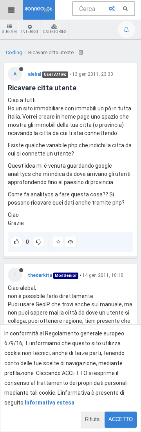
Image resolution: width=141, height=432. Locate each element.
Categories (54, 31)
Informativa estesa (49, 402)
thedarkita (40, 275)
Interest (29, 31)
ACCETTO (120, 419)
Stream (9, 31)
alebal (34, 74)
